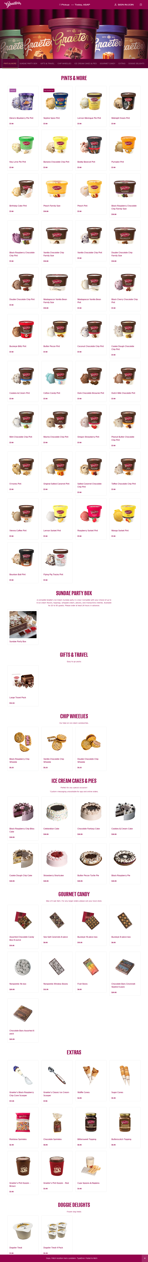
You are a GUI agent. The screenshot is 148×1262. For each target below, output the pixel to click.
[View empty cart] (140, 5)
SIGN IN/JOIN (126, 4)
